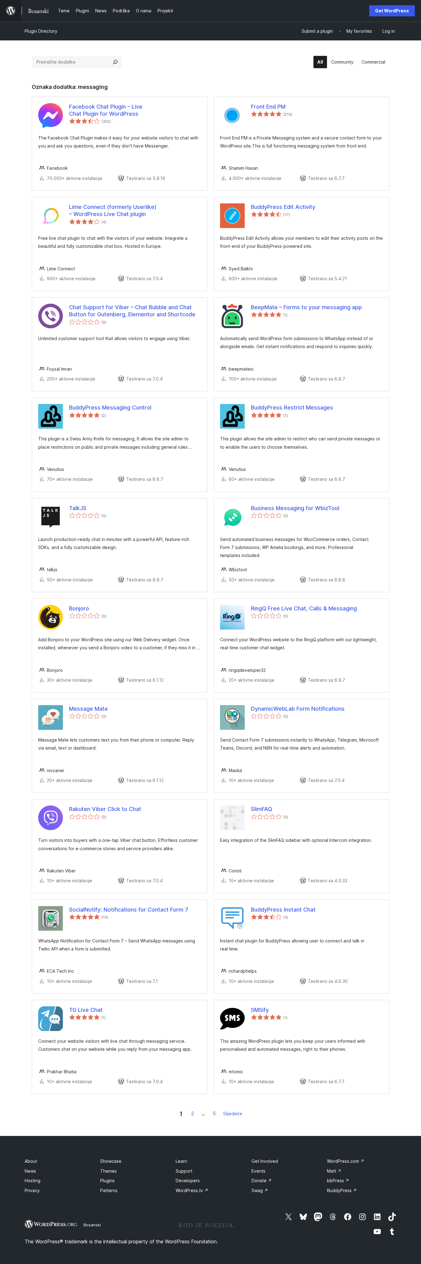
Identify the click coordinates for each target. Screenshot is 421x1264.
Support (184, 1171)
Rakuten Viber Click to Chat (105, 809)
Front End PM (268, 106)
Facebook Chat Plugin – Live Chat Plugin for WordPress (105, 110)
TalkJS (77, 508)
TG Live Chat (86, 1010)
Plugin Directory (41, 31)
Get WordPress (392, 10)
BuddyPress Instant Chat (283, 909)
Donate (261, 1180)
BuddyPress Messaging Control (110, 407)
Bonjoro (79, 608)
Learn (181, 1161)
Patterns (108, 1190)
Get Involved (264, 1161)
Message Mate (88, 708)
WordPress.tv (192, 1190)
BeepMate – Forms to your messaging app (306, 307)
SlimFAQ (261, 809)
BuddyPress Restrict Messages (292, 407)
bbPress (338, 1180)
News (30, 1171)
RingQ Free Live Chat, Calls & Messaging (304, 608)
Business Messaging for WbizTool (295, 508)
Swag (259, 1190)
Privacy (32, 1190)
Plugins (107, 1180)
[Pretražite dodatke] (115, 62)
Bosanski (92, 1224)
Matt (334, 1171)
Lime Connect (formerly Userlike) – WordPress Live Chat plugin (113, 210)
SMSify (260, 1010)
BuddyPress (342, 1190)
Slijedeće (232, 1113)
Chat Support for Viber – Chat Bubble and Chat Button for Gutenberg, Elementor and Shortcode (132, 311)
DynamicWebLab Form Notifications (298, 708)
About (31, 1161)
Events (258, 1171)
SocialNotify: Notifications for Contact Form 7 (128, 909)
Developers (188, 1180)
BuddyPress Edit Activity (283, 207)
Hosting (32, 1180)
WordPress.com (345, 1161)
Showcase (110, 1161)
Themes (108, 1171)
